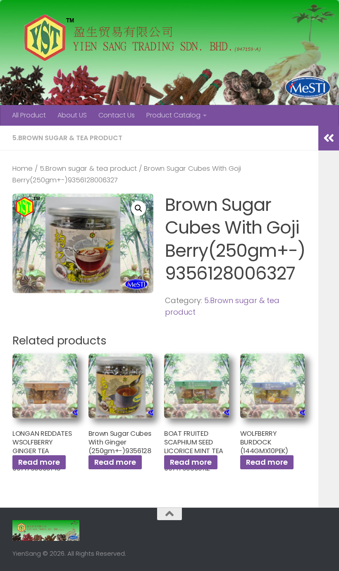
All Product (29, 115)
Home (22, 168)
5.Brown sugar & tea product (67, 138)
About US (72, 115)
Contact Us (116, 115)
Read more (39, 462)
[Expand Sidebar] (328, 138)
